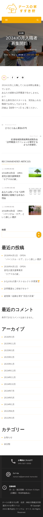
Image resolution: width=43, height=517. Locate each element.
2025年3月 (9, 350)
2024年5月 (9, 397)
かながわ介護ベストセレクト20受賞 (20, 281)
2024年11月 (10, 377)
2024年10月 (10, 384)
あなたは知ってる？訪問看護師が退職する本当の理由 (13, 195)
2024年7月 (9, 390)
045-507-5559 (24, 463)
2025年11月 (10, 343)
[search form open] (37, 20)
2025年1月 (9, 364)
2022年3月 (9, 418)
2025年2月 (9, 357)
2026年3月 (9, 337)
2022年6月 (9, 411)
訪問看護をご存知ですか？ (16, 288)
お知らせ (8, 437)
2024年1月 (9, 404)
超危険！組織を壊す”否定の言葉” (19, 296)
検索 (4, 229)
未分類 (21, 33)
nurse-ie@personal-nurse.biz (25, 476)
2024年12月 (10, 370)
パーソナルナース (14, 50)
